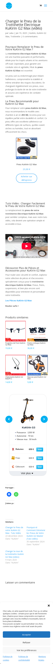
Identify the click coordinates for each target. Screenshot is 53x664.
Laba (11, 33)
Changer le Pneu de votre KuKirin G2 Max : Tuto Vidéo (14, 530)
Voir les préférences (26, 650)
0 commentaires (30, 36)
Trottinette (15, 36)
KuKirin (32, 33)
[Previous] (8, 419)
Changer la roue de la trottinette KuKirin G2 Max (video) (14, 554)
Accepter (26, 634)
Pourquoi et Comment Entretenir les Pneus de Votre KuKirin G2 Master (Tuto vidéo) (36, 533)
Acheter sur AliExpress (26, 178)
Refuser (26, 642)
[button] (48, 605)
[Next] (44, 419)
